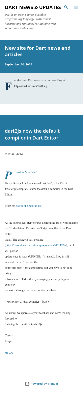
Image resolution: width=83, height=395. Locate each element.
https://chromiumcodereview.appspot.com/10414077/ (36, 245)
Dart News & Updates (33, 7)
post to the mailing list (29, 206)
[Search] (66, 7)
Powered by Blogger (44, 384)
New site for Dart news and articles (38, 51)
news (9, 353)
